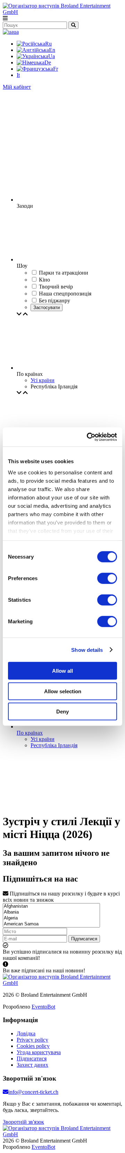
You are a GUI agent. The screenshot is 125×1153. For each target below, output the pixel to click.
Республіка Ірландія (54, 745)
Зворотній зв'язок (23, 1122)
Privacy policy (32, 1040)
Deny (62, 711)
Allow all (62, 671)
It (18, 75)
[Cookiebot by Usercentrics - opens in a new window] (88, 436)
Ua (51, 56)
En (52, 50)
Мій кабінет (17, 87)
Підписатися (84, 938)
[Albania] (51, 912)
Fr (55, 69)
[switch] (107, 578)
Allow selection (62, 691)
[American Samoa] (51, 924)
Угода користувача (39, 1052)
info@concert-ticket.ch (33, 1092)
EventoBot (43, 1007)
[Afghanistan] (51, 906)
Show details (87, 650)
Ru (48, 44)
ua (16, 32)
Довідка (26, 1033)
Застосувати (46, 307)
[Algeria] (51, 918)
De (47, 62)
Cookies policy (33, 1046)
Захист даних (32, 1065)
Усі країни (43, 380)
